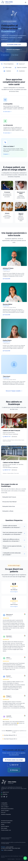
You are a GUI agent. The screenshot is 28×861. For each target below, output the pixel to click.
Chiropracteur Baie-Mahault (9, 501)
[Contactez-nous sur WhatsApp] (25, 858)
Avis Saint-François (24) (10, 738)
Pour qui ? (3, 812)
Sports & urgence (5, 826)
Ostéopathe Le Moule (7, 511)
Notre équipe (4, 828)
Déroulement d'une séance (7, 808)
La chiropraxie (4, 804)
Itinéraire (15, 436)
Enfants (2, 824)
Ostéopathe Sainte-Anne (8, 506)
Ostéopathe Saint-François (9, 497)
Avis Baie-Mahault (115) (9, 735)
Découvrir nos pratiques (13, 49)
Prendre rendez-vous (15, 44)
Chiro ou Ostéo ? (5, 806)
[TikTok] (6, 796)
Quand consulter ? (5, 810)
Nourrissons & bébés (5, 822)
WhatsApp (15, 770)
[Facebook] (4, 796)
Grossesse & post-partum (6, 820)
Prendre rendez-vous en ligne (15, 760)
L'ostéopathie (4, 803)
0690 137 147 (7, 436)
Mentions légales (11, 859)
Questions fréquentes (6, 814)
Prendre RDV (7, 278)
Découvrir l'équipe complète (13, 391)
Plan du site (18, 859)
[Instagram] (1, 796)
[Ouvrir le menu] (25, 2)
